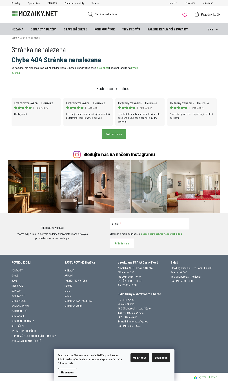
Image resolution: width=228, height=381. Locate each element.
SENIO (68, 295)
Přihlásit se (122, 243)
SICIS (67, 290)
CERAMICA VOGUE (74, 305)
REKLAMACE (18, 315)
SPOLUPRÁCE (19, 300)
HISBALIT (69, 270)
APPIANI (69, 275)
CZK (171, 2)
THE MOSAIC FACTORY (76, 280)
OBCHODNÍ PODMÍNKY (23, 320)
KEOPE (68, 285)
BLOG (14, 280)
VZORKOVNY (18, 295)
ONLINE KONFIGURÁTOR (24, 331)
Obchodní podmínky (74, 3)
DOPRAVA (16, 290)
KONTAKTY (17, 270)
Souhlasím (161, 357)
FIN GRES (52, 3)
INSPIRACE (17, 285)
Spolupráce (34, 3)
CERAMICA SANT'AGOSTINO (78, 300)
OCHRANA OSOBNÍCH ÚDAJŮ (26, 341)
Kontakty (16, 3)
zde (71, 363)
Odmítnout (139, 357)
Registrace (207, 2)
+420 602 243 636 (133, 312)
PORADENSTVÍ (19, 310)
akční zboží (103, 67)
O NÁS (15, 275)
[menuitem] (17, 29)
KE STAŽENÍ (18, 325)
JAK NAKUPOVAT (20, 305)
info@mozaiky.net (137, 321)
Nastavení (67, 372)
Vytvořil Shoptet (208, 376)
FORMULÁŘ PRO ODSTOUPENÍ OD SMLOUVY (34, 336)
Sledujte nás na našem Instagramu (119, 154)
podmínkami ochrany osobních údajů (161, 233)
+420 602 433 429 (127, 317)
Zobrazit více (114, 134)
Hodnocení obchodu (114, 88)
